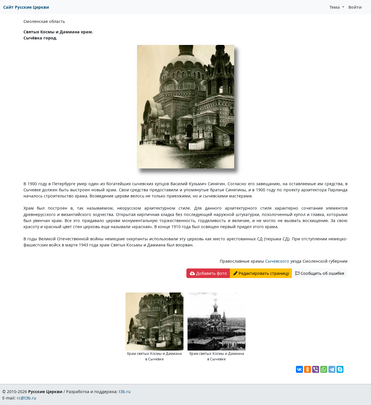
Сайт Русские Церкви (26, 7)
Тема (335, 7)
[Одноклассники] (307, 369)
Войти (355, 7)
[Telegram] (331, 369)
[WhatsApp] (323, 369)
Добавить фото (211, 273)
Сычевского (277, 261)
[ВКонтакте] (299, 369)
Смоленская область (44, 21)
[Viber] (315, 369)
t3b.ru (125, 391)
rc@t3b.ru (26, 398)
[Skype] (340, 369)
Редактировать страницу (263, 273)
